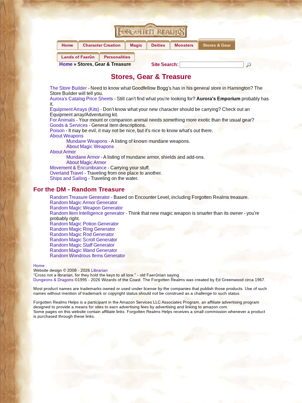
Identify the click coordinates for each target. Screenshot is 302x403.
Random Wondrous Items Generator (87, 255)
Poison (57, 130)
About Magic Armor (86, 162)
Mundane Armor (83, 157)
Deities (158, 45)
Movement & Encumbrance (78, 167)
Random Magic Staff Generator (82, 245)
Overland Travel (66, 173)
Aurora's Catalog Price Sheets (81, 98)
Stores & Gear (217, 45)
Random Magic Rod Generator (82, 234)
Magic (136, 45)
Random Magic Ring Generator (82, 229)
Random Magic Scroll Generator (83, 239)
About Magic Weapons (90, 146)
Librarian (99, 270)
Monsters (184, 45)
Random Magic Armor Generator (83, 202)
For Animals (62, 119)
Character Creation (102, 45)
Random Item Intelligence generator (87, 213)
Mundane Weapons (86, 141)
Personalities (117, 57)
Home (67, 45)
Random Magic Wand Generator (83, 250)
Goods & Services (69, 125)
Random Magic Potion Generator (84, 223)
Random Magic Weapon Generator (86, 207)
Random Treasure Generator (80, 197)
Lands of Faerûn (78, 57)
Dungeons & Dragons (53, 279)
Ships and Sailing (68, 178)
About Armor (63, 151)
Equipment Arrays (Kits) (74, 109)
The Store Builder (68, 88)
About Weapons (66, 135)
